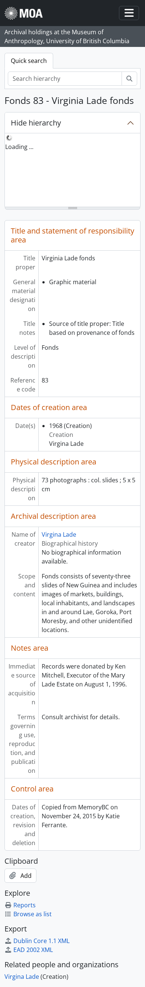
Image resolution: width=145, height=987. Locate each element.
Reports (24, 905)
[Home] (26, 13)
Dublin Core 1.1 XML (41, 941)
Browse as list (32, 914)
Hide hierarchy (36, 123)
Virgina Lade (59, 534)
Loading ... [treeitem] (19, 147)
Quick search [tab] (29, 61)
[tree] (72, 170)
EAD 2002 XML (33, 950)
